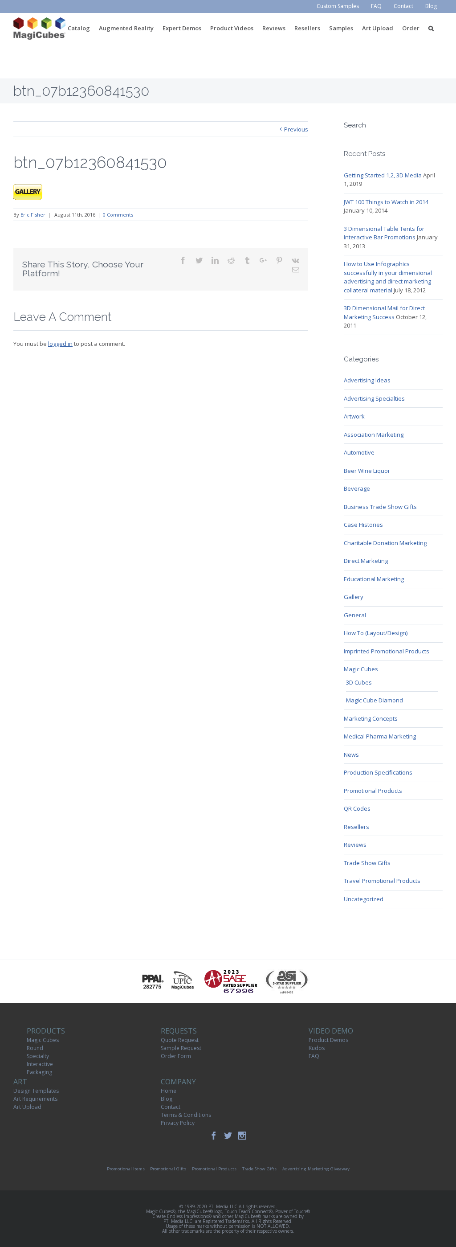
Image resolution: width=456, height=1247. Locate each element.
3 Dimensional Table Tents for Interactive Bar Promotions (384, 233)
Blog (166, 1099)
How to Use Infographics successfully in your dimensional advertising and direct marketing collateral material (388, 277)
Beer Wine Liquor (367, 471)
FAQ (314, 1056)
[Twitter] (228, 1136)
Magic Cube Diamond (374, 700)
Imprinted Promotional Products (386, 651)
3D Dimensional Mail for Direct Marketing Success (384, 312)
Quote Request (180, 1040)
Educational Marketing (374, 579)
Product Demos (328, 1040)
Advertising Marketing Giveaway (316, 1169)
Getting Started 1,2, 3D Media (383, 175)
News (351, 755)
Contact (170, 1107)
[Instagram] (242, 1136)
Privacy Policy (178, 1123)
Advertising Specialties (374, 398)
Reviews (355, 845)
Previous (296, 129)
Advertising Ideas (367, 380)
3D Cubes (359, 682)
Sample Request (181, 1048)
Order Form (176, 1056)
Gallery (353, 597)
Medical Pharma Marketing (380, 736)
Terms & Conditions (186, 1115)
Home (168, 1091)
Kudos (317, 1048)
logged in (60, 344)
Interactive (40, 1064)
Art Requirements (35, 1099)
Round (35, 1048)
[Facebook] (214, 1136)
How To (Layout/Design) (375, 633)
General (355, 615)
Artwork (354, 416)
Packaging (39, 1072)
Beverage (357, 488)
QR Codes (357, 808)
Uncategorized (363, 899)
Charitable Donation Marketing (385, 543)
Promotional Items (126, 1169)
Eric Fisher (32, 214)
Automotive (359, 452)
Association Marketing (373, 435)
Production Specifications (378, 772)
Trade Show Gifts (367, 863)
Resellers (356, 827)
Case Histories (363, 525)
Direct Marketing (366, 561)
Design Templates (36, 1091)
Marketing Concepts (371, 718)
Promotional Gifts (168, 1169)
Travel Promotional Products (382, 881)
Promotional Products (373, 791)
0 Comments (118, 214)
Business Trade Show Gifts (380, 507)
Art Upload (27, 1107)
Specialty (38, 1056)
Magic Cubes (361, 669)
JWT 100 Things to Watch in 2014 (386, 202)
